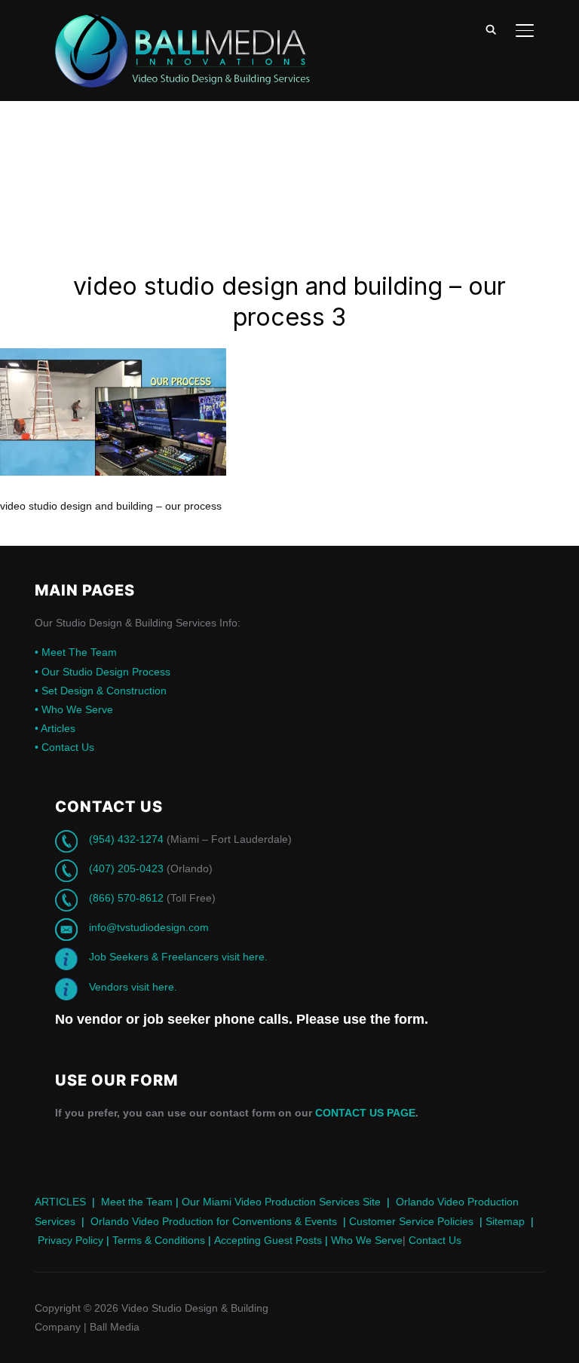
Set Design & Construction (101, 691)
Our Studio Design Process (102, 672)
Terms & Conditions (157, 1240)
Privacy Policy (70, 1240)
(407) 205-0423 (126, 868)
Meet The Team (76, 652)
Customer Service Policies (411, 1221)
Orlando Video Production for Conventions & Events (213, 1221)
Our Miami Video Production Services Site (281, 1202)
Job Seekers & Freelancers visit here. (178, 957)
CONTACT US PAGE (365, 1113)
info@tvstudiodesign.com (149, 927)
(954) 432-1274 (126, 839)
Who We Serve (74, 709)
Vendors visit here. (133, 987)
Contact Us (64, 747)
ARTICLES (60, 1202)
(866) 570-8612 (126, 898)
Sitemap (505, 1221)
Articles (55, 728)
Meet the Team (137, 1202)
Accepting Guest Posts (266, 1240)
